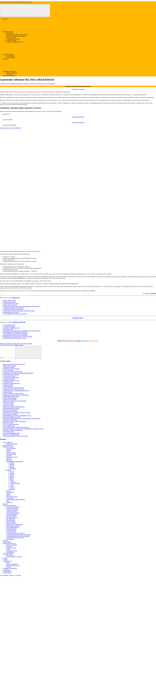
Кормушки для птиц (12, 457)
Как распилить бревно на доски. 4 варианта (15, 335)
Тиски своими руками (9, 302)
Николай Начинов (11, 528)
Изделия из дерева (8, 54)
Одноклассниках (94, 340)
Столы (11, 485)
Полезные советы (8, 31)
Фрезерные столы (8, 329)
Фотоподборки (10, 55)
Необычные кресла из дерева (11, 408)
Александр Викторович (13, 506)
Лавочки (8, 458)
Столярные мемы (8, 386)
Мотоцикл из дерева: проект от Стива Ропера (16, 395)
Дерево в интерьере (8, 402)
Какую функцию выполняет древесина (14, 364)
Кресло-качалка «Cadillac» (10, 414)
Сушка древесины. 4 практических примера (15, 333)
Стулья (12, 486)
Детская (12, 473)
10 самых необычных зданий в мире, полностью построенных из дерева (23, 428)
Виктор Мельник (11, 515)
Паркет (8, 493)
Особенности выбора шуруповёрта (13, 309)
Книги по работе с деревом (14, 556)
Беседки (12, 463)
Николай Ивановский (12, 527)
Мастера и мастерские (9, 505)
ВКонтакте (84, 340)
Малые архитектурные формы (14, 461)
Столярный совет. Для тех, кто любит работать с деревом (16, 2)
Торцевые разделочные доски (11, 383)
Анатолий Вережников (12, 512)
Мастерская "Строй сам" (13, 526)
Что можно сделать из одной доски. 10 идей (15, 436)
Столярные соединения (13, 39)
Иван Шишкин (10, 520)
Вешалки (9, 449)
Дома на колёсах (7, 445)
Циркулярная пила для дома (11, 312)
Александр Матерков (12, 509)
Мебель (8, 470)
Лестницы (9, 460)
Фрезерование (10, 552)
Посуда (8, 495)
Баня (7, 562)
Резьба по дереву (11, 547)
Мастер (5, 504)
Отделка (8, 567)
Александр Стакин (11, 511)
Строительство (10, 57)
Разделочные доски (11, 496)
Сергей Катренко (11, 530)
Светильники (10, 498)
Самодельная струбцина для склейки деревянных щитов (19, 310)
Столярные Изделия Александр (15, 537)
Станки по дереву (11, 40)
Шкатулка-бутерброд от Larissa (11, 417)
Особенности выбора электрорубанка (13, 307)
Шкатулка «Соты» (8, 423)
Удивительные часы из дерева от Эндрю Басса (16, 427)
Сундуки (12, 487)
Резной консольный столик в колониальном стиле (17, 415)
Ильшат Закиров (11, 523)
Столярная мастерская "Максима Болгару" (18, 536)
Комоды (12, 474)
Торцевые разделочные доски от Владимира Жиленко (18, 373)
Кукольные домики (8, 431)
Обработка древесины (9, 71)
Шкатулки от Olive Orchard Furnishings (14, 406)
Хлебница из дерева (8, 367)
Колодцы (12, 467)
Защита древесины (11, 545)
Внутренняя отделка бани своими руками (11, 345)
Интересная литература (9, 75)
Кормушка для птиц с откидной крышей (14, 421)
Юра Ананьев (10, 539)
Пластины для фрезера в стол (14, 41)
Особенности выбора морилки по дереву (14, 338)
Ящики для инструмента (10, 305)
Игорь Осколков (11, 521)
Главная (5, 19)
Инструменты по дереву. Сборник (15, 36)
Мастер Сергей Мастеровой (11, 434)
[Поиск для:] (7, 358)
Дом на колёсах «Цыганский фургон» (13, 387)
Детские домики (11, 452)
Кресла (12, 476)
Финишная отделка (11, 550)
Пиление (8, 546)
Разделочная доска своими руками (12, 371)
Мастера (5, 58)
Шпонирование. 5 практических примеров (15, 332)
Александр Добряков (12, 508)
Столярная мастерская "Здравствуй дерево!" (18, 534)
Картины (9, 455)
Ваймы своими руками (9, 300)
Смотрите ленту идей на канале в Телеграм (78, 86)
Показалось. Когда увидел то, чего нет (13, 389)
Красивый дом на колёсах (10, 411)
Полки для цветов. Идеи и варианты (13, 393)
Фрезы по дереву (11, 37)
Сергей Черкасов (11, 531)
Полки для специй (8, 370)
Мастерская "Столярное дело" (14, 524)
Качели (12, 465)
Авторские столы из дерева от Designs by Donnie (16, 412)
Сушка (8, 549)
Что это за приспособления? (11, 424)
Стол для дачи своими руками (11, 433)
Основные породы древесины (11, 368)
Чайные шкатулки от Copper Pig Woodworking (16, 390)
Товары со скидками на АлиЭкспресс (16, 34)
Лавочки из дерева (8, 405)
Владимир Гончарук (12, 517)
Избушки (12, 464)
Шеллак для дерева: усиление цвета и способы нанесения (16, 343)
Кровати (12, 477)
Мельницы (13, 468)
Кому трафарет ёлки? (9, 425)
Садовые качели (7, 392)
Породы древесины (11, 72)
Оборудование (7, 542)
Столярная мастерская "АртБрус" (15, 533)
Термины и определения (10, 568)
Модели (8, 490)
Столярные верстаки (9, 326)
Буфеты (12, 471)
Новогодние (9, 492)
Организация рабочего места (11, 396)
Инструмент (9, 33)
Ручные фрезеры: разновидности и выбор (14, 313)
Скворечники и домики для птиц (15, 499)
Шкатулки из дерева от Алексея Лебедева (14, 401)
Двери (8, 451)
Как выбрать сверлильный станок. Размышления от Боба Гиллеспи (21, 306)
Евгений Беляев (10, 518)
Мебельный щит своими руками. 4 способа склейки (17, 336)
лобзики (9, 97)
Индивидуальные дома (12, 565)
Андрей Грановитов (12, 514)
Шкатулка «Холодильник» (10, 409)
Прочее (5, 558)
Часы (7, 501)
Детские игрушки (11, 454)
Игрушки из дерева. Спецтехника (12, 430)
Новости (5, 540)
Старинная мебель (15, 483)
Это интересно (51, 83)
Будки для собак (10, 448)
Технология (9, 74)
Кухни (11, 479)
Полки (11, 480)
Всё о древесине (7, 442)
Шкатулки (9, 502)
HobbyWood (12, 83)
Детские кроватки (8, 384)
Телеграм (71, 340)
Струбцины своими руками (11, 303)
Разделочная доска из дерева (11, 374)
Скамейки (12, 482)
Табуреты (12, 489)
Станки (5, 559)
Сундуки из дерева (8, 403)
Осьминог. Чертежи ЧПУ (10, 420)
